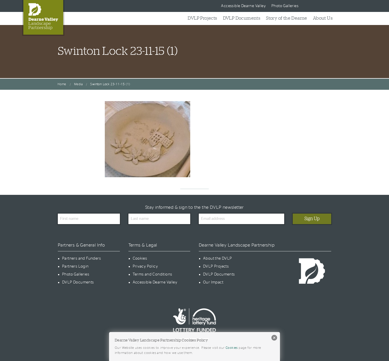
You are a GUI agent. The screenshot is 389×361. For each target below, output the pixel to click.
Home (62, 84)
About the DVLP (217, 258)
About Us (323, 18)
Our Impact (213, 282)
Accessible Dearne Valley (243, 6)
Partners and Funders (81, 258)
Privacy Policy (145, 266)
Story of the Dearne (286, 18)
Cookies (140, 258)
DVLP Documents (242, 18)
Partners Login (75, 266)
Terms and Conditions (152, 274)
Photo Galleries (284, 6)
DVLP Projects (202, 18)
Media (78, 84)
